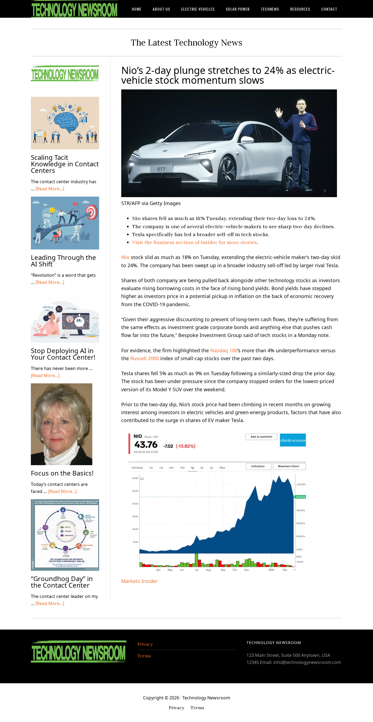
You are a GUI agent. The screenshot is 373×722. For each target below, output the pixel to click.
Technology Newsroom (74, 9)
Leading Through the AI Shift (63, 260)
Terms (144, 655)
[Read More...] (49, 189)
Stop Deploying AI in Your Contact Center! (63, 354)
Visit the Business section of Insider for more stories (194, 242)
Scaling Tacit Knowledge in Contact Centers (65, 164)
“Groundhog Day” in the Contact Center (62, 581)
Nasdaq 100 (224, 350)
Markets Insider (139, 581)
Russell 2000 (144, 358)
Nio (125, 257)
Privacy (145, 644)
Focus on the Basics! (62, 472)
